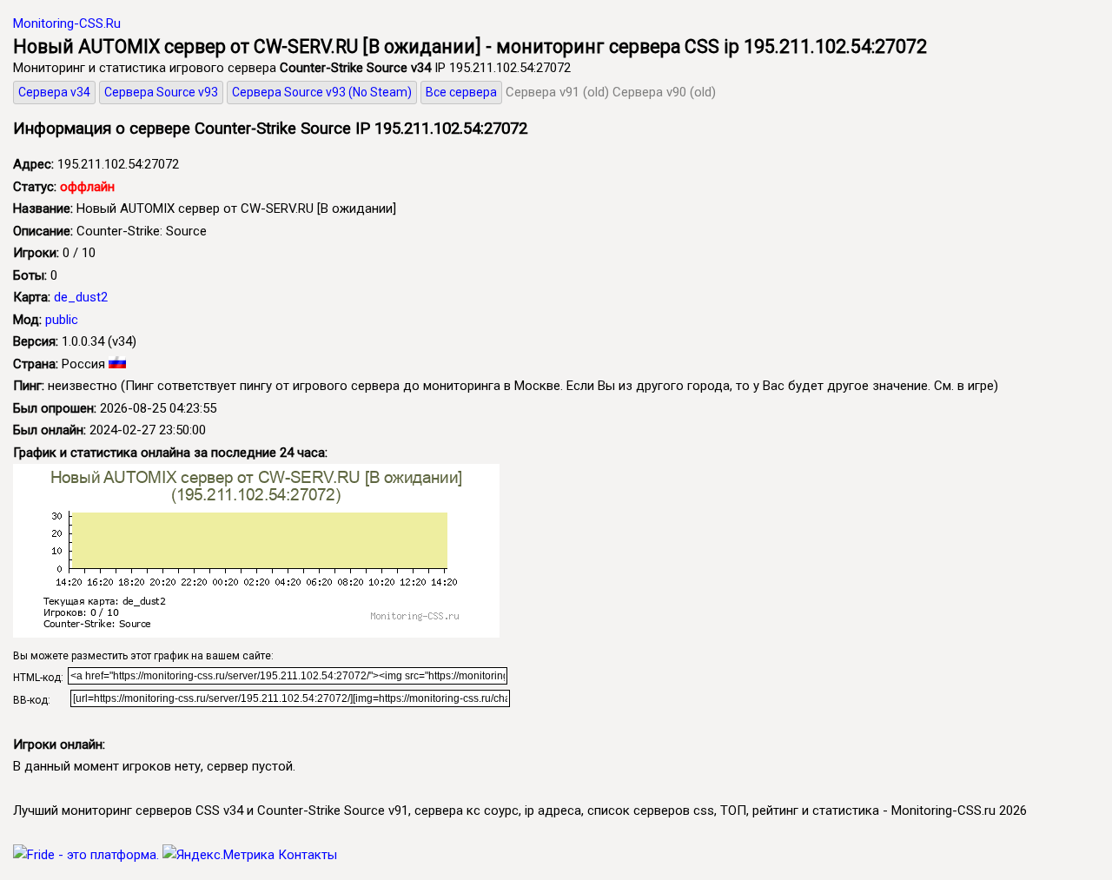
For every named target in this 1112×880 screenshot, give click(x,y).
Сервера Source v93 (161, 92)
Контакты (307, 855)
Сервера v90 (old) (664, 92)
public (61, 320)
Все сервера (461, 92)
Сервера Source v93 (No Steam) (322, 92)
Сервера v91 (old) (557, 92)
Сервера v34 (54, 92)
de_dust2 (81, 297)
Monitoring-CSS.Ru (67, 23)
